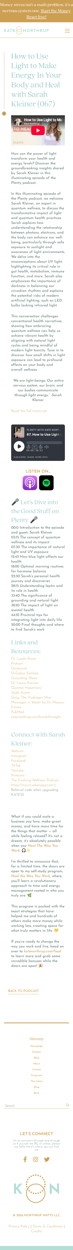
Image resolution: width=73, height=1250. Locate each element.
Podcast (36, 1052)
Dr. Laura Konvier (25, 683)
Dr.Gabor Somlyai (24, 673)
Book (36, 1093)
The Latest (36, 1081)
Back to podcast (23, 991)
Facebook (18, 761)
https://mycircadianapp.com (32, 785)
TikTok (15, 766)
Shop (36, 1087)
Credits (36, 1231)
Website (17, 751)
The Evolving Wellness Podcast (35, 780)
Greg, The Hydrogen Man (31, 698)
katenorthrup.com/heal (42, 951)
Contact (36, 1069)
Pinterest (18, 775)
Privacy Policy (19, 1226)
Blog (36, 1058)
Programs (36, 1075)
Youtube (17, 771)
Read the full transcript (29, 411)
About (36, 1064)
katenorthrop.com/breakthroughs (36, 717)
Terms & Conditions (48, 1226)
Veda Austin (20, 693)
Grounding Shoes (24, 678)
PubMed (17, 712)
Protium (17, 664)
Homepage (37, 1046)
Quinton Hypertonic (26, 688)
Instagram (19, 756)
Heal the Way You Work (30, 876)
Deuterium (19, 668)
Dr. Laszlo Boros (23, 659)
